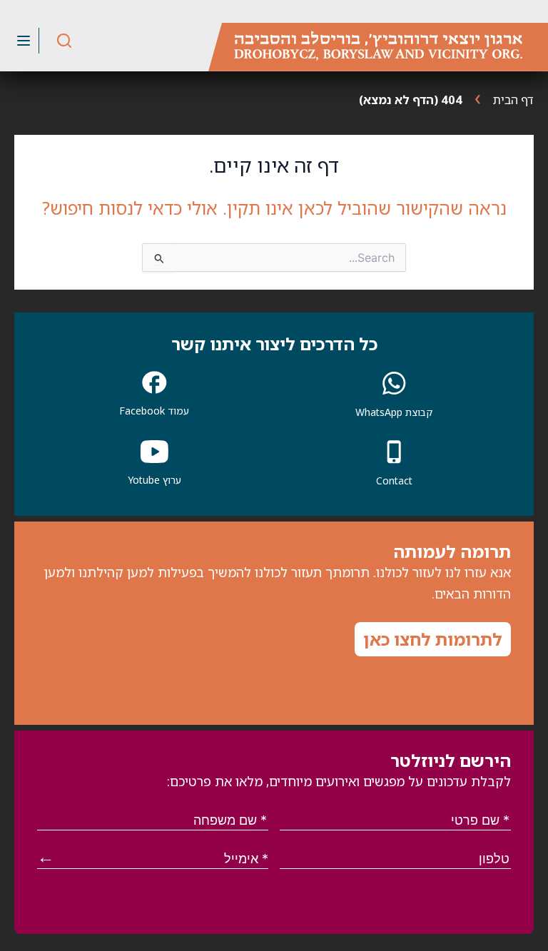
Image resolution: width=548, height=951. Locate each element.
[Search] (64, 41)
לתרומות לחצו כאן (432, 639)
